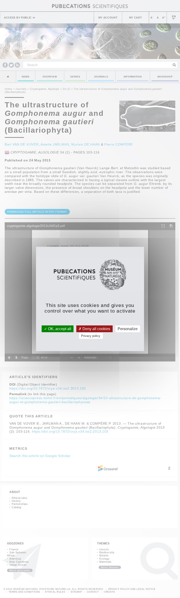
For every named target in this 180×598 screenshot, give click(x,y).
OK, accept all (59, 329)
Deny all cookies (96, 329)
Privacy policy (90, 336)
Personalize (128, 329)
